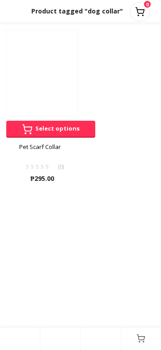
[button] (140, 10)
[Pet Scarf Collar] (42, 72)
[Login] (100, 339)
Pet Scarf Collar (40, 147)
